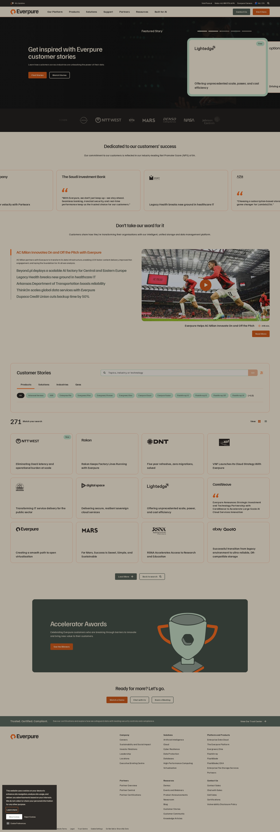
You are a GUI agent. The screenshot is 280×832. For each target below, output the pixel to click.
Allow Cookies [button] (14, 817)
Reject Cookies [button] (30, 817)
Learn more (12, 809)
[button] (16, 823)
